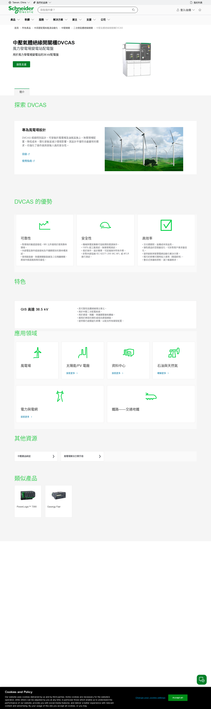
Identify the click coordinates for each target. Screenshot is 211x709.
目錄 (25, 154)
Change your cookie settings (150, 698)
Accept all (178, 698)
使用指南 (27, 160)
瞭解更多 (162, 373)
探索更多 (71, 373)
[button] (29, 154)
